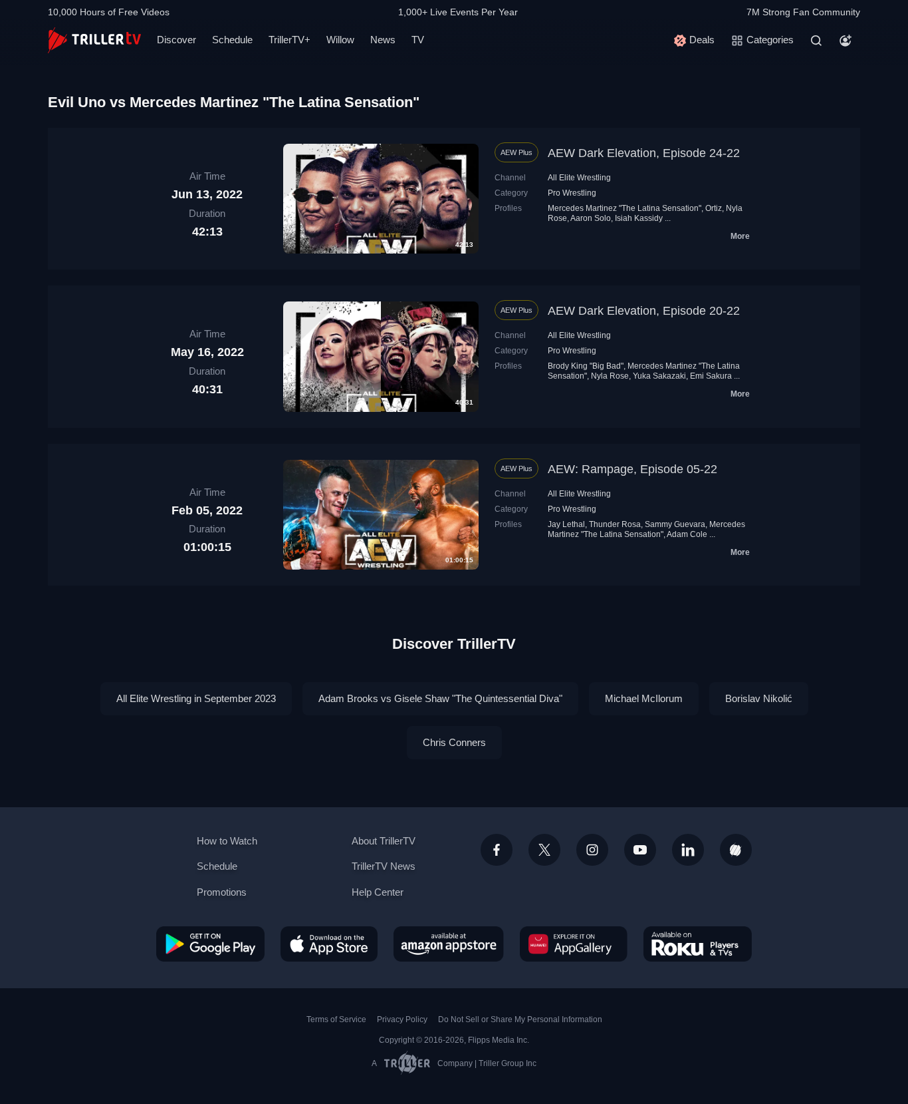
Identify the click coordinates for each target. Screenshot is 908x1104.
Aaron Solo (590, 218)
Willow (340, 39)
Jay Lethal (566, 524)
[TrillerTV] (94, 40)
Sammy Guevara (675, 524)
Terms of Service (336, 1019)
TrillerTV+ (289, 39)
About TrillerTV (383, 840)
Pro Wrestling (572, 193)
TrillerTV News (383, 866)
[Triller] (736, 850)
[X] (544, 850)
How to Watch (227, 840)
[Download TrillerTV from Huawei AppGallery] (573, 943)
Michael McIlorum (644, 698)
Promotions (222, 892)
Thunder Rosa (615, 524)
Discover (176, 39)
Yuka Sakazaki (659, 376)
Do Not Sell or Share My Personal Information (520, 1019)
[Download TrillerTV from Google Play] (210, 943)
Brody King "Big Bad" (586, 366)
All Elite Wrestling (579, 177)
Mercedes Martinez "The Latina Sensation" (624, 208)
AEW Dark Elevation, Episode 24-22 (644, 153)
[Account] (845, 40)
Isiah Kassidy (639, 218)
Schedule (232, 39)
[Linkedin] (688, 850)
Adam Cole (687, 534)
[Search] (816, 40)
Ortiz (713, 208)
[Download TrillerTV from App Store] (329, 943)
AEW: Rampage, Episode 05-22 (632, 469)
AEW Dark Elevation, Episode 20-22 (644, 310)
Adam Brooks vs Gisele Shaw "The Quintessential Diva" (440, 698)
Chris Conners (454, 742)
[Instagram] (592, 850)
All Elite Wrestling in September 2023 (196, 698)
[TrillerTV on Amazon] (449, 943)
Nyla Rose (610, 376)
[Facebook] (496, 850)
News (383, 39)
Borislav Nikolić (758, 698)
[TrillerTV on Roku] (697, 943)
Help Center (377, 892)
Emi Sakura (711, 376)
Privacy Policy (402, 1019)
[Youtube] (640, 850)
